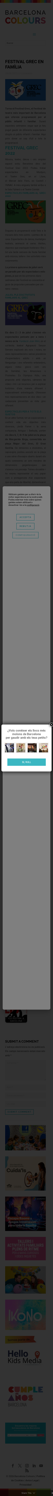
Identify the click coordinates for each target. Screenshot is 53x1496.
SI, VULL (26, 762)
